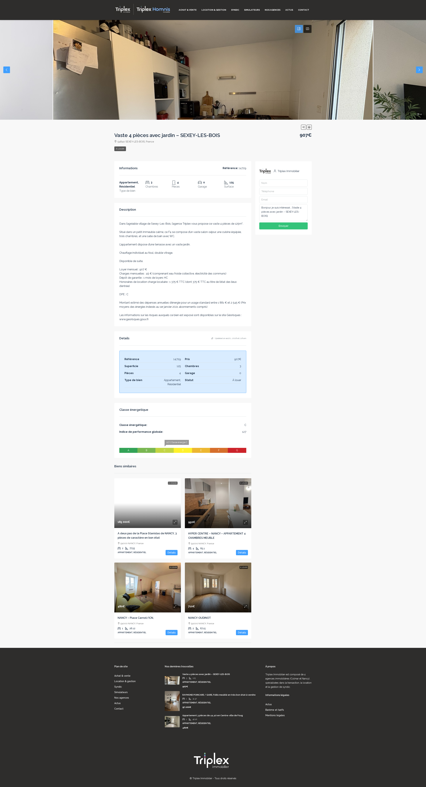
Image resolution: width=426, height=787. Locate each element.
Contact (303, 10)
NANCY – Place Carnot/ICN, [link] (136, 617)
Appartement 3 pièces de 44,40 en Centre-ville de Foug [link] (212, 715)
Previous (6, 69)
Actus (289, 10)
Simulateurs (252, 10)
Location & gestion (214, 10)
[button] (303, 127)
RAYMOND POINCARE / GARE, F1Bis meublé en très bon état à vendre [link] (219, 695)
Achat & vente (188, 10)
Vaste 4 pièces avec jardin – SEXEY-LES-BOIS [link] (206, 674)
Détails (171, 552)
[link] (147, 503)
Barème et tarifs (274, 710)
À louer (120, 149)
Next (419, 69)
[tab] (299, 29)
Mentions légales (275, 715)
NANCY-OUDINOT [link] (199, 617)
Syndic (235, 10)
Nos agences (272, 10)
